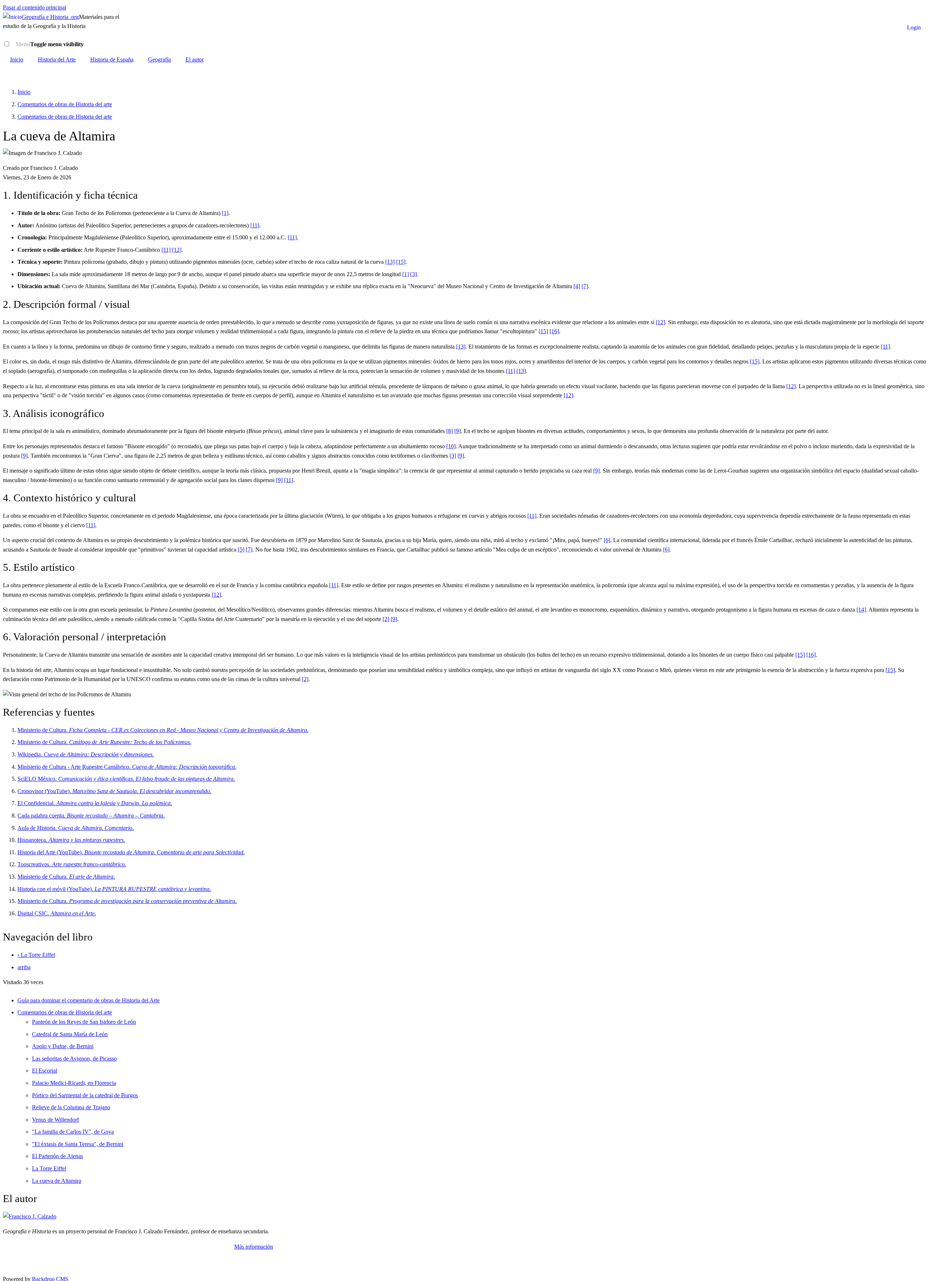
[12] (176, 250)
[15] (400, 262)
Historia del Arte (57, 59)
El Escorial (44, 1070)
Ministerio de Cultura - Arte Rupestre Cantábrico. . (126, 767)
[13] (390, 262)
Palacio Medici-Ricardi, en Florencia (74, 1083)
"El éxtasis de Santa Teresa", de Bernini (77, 1144)
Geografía (159, 59)
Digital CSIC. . (56, 913)
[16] (554, 331)
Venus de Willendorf (55, 1120)
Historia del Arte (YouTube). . (131, 852)
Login (914, 27)
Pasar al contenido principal (34, 7)
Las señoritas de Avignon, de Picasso (74, 1058)
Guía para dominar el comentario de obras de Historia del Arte (88, 1000)
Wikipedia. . (85, 754)
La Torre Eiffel (36, 955)
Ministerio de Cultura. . (162, 730)
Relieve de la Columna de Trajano (71, 1107)
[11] (254, 225)
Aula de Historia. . (75, 828)
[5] (241, 549)
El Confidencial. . (94, 803)
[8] (449, 431)
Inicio (16, 59)
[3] (413, 274)
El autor (194, 59)
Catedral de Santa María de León (70, 1034)
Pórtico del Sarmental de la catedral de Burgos (85, 1095)
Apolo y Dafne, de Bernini (62, 1046)
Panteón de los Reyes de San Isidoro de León (84, 1022)
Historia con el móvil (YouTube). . (114, 889)
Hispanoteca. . (71, 840)
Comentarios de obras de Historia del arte (64, 104)
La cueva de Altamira (56, 1181)
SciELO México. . (126, 779)
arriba (24, 967)
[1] (225, 213)
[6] (607, 540)
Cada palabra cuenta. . (91, 815)
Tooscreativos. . (71, 864)
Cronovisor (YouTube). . (114, 791)
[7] (585, 286)
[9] (457, 431)
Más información (253, 1247)
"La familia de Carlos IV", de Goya (73, 1132)
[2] (386, 619)
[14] (861, 609)
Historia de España (111, 59)
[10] (451, 446)
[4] (577, 286)
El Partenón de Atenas (57, 1156)
